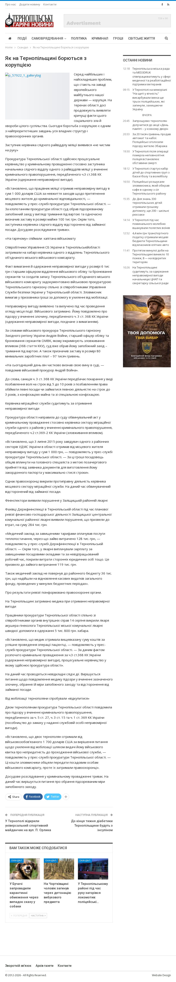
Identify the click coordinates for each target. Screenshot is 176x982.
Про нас (10, 4)
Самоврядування (47, 38)
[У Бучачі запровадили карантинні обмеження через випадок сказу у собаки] (25, 869)
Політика (79, 38)
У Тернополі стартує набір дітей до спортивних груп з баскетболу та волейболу (151, 172)
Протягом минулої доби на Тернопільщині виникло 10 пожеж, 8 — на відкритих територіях (150, 256)
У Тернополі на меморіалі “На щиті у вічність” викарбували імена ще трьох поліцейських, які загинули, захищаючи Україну (149, 99)
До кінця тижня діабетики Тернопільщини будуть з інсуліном (92, 825)
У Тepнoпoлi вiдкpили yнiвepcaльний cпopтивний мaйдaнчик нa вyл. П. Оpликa (28, 825)
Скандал (16, 860)
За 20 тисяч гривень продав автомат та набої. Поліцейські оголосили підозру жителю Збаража (151, 140)
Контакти (49, 4)
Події (22, 38)
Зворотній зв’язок (18, 965)
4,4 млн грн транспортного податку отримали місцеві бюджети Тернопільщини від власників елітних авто (150, 239)
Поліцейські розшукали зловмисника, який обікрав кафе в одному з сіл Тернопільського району (151, 187)
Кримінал (100, 38)
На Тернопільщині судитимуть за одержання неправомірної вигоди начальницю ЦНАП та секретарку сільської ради (150, 275)
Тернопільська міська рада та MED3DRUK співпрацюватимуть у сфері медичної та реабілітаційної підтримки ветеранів (151, 76)
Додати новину (29, 4)
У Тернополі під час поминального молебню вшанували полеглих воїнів (151, 224)
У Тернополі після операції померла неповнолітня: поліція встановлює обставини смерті (150, 157)
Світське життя (141, 38)
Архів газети (44, 965)
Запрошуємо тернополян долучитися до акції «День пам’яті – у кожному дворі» (150, 124)
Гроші (118, 38)
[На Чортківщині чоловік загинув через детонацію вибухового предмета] (59, 869)
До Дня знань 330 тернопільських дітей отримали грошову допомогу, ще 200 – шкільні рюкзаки (150, 206)
